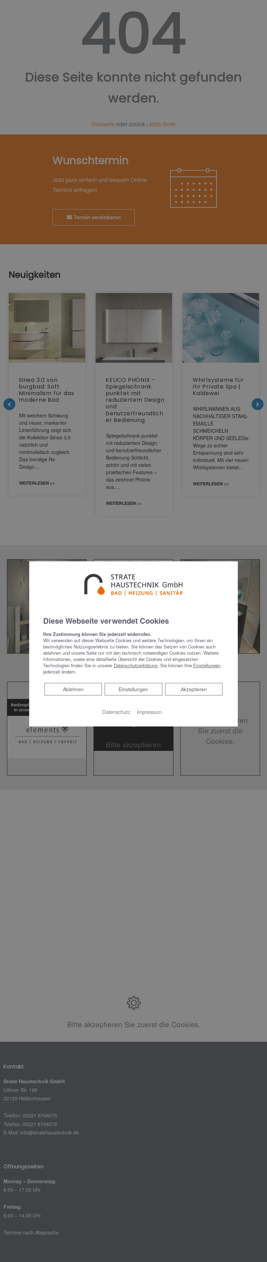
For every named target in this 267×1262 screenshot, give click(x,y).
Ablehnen (73, 689)
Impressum (149, 711)
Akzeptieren (194, 689)
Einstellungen (133, 689)
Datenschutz (116, 711)
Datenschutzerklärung (135, 665)
